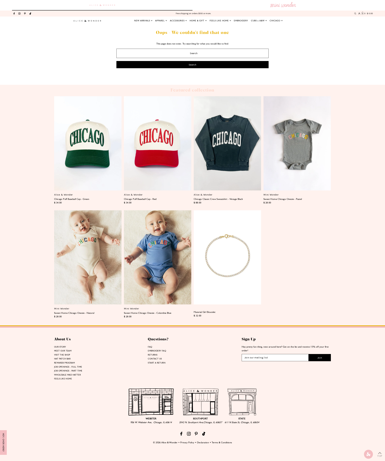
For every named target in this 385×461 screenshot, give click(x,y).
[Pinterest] (25, 13)
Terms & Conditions (222, 442)
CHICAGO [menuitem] (275, 20)
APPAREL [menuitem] (160, 20)
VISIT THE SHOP (62, 355)
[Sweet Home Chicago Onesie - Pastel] (297, 143)
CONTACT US (155, 358)
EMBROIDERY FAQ (157, 351)
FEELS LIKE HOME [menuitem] (219, 20)
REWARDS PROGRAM (64, 363)
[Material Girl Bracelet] (227, 257)
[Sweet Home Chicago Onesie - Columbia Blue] (157, 257)
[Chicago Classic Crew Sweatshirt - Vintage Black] (227, 143)
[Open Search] (355, 13)
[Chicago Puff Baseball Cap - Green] (88, 143)
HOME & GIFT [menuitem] (197, 20)
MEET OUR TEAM (62, 351)
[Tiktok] (30, 13)
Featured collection (192, 90)
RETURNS (152, 355)
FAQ (150, 347)
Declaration (203, 442)
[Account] (359, 13)
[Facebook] (14, 13)
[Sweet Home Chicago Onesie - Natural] (88, 257)
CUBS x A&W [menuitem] (258, 20)
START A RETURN (156, 363)
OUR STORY (60, 347)
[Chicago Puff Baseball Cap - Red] (157, 143)
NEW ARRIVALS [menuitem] (142, 20)
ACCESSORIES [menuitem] (177, 20)
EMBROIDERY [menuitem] (241, 20)
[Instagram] (19, 13)
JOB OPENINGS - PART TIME (68, 370)
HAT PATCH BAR (62, 358)
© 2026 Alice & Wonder (165, 442)
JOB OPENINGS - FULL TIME (68, 367)
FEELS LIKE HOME (63, 378)
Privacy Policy (187, 442)
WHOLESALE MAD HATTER (67, 375)
